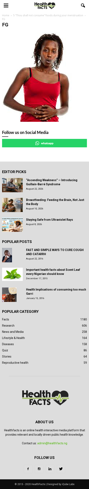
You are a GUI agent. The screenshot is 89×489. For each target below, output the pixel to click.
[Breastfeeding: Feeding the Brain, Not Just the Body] (12, 205)
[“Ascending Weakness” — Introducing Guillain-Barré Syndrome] (12, 185)
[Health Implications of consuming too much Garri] (9, 294)
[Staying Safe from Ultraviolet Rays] (12, 225)
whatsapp (47, 143)
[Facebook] (28, 469)
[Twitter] (61, 469)
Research (8, 325)
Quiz (5, 350)
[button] (83, 5)
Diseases (8, 344)
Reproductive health (15, 362)
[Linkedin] (50, 469)
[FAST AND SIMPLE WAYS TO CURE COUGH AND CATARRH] (7, 255)
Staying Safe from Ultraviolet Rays (49, 219)
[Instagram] (39, 469)
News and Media (13, 331)
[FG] (38, 120)
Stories (6, 356)
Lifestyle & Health (13, 338)
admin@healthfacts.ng (52, 443)
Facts (5, 319)
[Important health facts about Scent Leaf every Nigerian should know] (12, 274)
